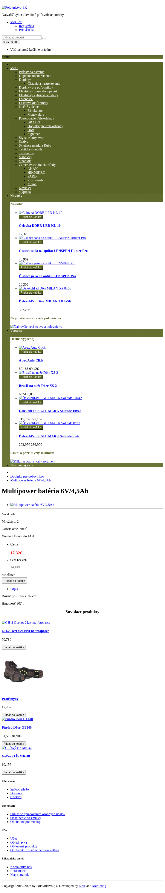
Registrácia (26, 26)
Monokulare (36, 114)
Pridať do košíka (31, 217)
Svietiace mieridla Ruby (35, 145)
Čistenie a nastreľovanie (44, 83)
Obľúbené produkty (23, 846)
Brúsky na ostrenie (31, 72)
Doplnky (25, 79)
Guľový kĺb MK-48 (16, 756)
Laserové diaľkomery (33, 103)
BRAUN (34, 122)
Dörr (31, 130)
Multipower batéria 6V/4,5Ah (30, 480)
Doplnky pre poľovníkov (36, 87)
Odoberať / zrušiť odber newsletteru (34, 850)
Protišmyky (10, 699)
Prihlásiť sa (26, 30)
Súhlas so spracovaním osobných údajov (37, 814)
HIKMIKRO (36, 172)
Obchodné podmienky (25, 822)
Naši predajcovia (21, 465)
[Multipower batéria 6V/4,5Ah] (32, 505)
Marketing (99, 886)
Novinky (25, 188)
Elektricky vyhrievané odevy (38, 95)
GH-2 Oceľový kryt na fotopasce (25, 631)
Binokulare (35, 110)
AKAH (33, 168)
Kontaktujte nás (21, 867)
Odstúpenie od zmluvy (25, 818)
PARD (32, 176)
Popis (14, 589)
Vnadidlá (25, 161)
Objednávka (18, 842)
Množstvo (8, 575)
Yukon (32, 184)
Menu (14, 68)
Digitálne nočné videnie (35, 76)
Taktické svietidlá (31, 149)
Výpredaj (25, 192)
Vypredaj (16, 330)
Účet (13, 838)
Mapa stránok (19, 874)
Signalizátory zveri (31, 137)
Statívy (23, 141)
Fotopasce (26, 99)
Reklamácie (18, 871)
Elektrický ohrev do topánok (38, 91)
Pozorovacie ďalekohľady (36, 118)
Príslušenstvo (36, 180)
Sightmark (34, 134)
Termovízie (26, 153)
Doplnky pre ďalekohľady (45, 126)
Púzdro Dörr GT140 (17, 727)
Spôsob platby (20, 789)
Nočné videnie (29, 107)
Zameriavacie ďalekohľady (37, 165)
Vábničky (25, 157)
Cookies (15, 797)
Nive (82, 886)
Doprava (16, 793)
